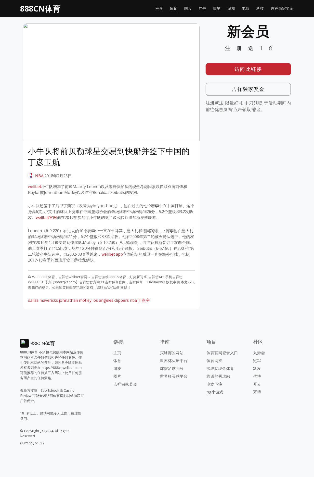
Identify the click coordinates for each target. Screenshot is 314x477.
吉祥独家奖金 (282, 8)
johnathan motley (75, 300)
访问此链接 (248, 69)
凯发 (257, 368)
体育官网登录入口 (222, 352)
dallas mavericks (43, 300)
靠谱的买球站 (218, 376)
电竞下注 (214, 384)
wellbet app (112, 254)
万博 (257, 392)
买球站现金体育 (220, 368)
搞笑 (217, 8)
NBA (39, 175)
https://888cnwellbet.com (62, 367)
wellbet (34, 186)
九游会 (259, 352)
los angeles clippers (110, 300)
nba (133, 300)
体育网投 (214, 360)
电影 (245, 8)
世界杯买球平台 (173, 360)
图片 (188, 8)
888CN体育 (40, 8)
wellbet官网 (46, 217)
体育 (173, 8)
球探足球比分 (171, 368)
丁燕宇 (144, 300)
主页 (117, 352)
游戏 (231, 8)
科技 (260, 8)
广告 (202, 8)
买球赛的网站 (171, 352)
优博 (257, 376)
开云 (257, 384)
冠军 (257, 360)
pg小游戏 (215, 392)
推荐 (159, 8)
